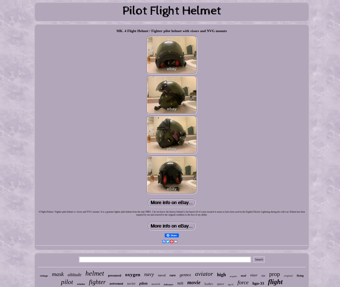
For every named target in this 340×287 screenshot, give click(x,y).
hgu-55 (231, 284)
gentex (185, 274)
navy (149, 274)
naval (162, 275)
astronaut (116, 283)
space (220, 283)
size (263, 275)
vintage (44, 275)
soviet (131, 283)
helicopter (168, 284)
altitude (74, 274)
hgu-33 (258, 283)
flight (275, 281)
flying (300, 275)
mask (58, 274)
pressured (114, 275)
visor (253, 275)
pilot (67, 281)
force (243, 282)
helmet (94, 273)
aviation (81, 284)
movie (193, 282)
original (288, 275)
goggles (233, 276)
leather (208, 283)
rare (173, 275)
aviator (204, 273)
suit (180, 283)
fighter (97, 281)
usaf (243, 275)
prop (274, 274)
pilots (143, 283)
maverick (156, 284)
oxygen (132, 274)
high (221, 274)
